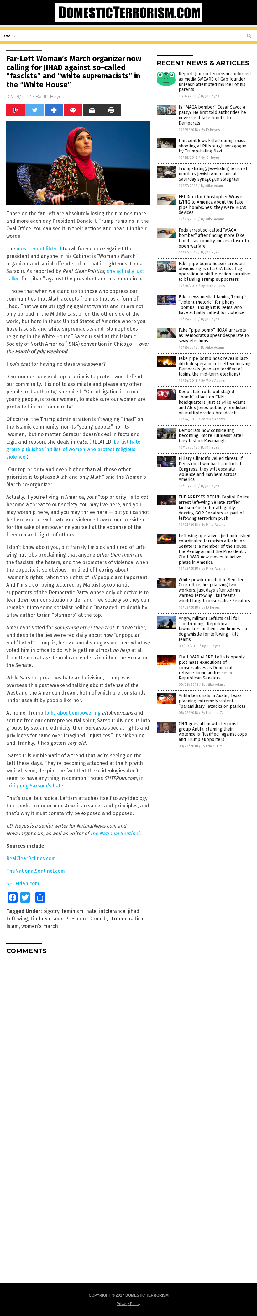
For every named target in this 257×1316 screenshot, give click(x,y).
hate (91, 911)
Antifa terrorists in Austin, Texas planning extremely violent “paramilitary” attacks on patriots (212, 701)
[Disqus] (78, 1037)
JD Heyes (53, 96)
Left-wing (17, 919)
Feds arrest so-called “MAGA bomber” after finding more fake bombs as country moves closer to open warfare (214, 237)
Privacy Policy (128, 1304)
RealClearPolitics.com (31, 858)
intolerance (112, 911)
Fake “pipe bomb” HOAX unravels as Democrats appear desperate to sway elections (214, 336)
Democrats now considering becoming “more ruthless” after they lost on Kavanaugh (211, 436)
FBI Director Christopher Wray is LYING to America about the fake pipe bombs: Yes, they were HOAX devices (212, 204)
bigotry (51, 911)
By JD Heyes (210, 96)
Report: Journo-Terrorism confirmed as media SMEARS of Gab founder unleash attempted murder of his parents (215, 81)
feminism (72, 911)
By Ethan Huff (212, 746)
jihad (133, 911)
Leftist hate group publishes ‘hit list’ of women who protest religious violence (73, 449)
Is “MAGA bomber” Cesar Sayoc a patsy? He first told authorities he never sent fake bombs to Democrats (212, 114)
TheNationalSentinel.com (35, 871)
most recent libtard (38, 249)
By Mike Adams (212, 186)
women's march (39, 926)
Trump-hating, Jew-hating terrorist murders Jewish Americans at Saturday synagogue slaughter (213, 174)
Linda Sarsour (46, 919)
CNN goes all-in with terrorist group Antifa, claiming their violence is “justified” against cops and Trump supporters (213, 731)
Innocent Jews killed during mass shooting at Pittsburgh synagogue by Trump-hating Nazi (212, 146)
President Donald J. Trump (95, 919)
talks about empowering (73, 713)
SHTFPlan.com (22, 884)
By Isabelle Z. (212, 713)
